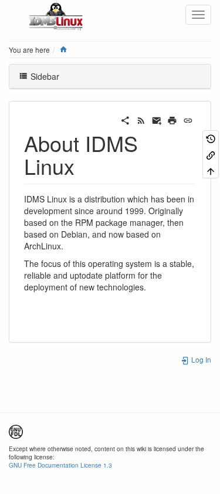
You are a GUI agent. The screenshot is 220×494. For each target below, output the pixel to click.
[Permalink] (188, 119)
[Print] (172, 119)
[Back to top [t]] (210, 170)
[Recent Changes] (141, 119)
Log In (200, 359)
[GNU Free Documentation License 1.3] (16, 430)
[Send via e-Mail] (157, 119)
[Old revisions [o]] (210, 138)
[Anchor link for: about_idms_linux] (85, 165)
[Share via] (125, 119)
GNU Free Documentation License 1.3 (60, 465)
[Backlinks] (210, 154)
